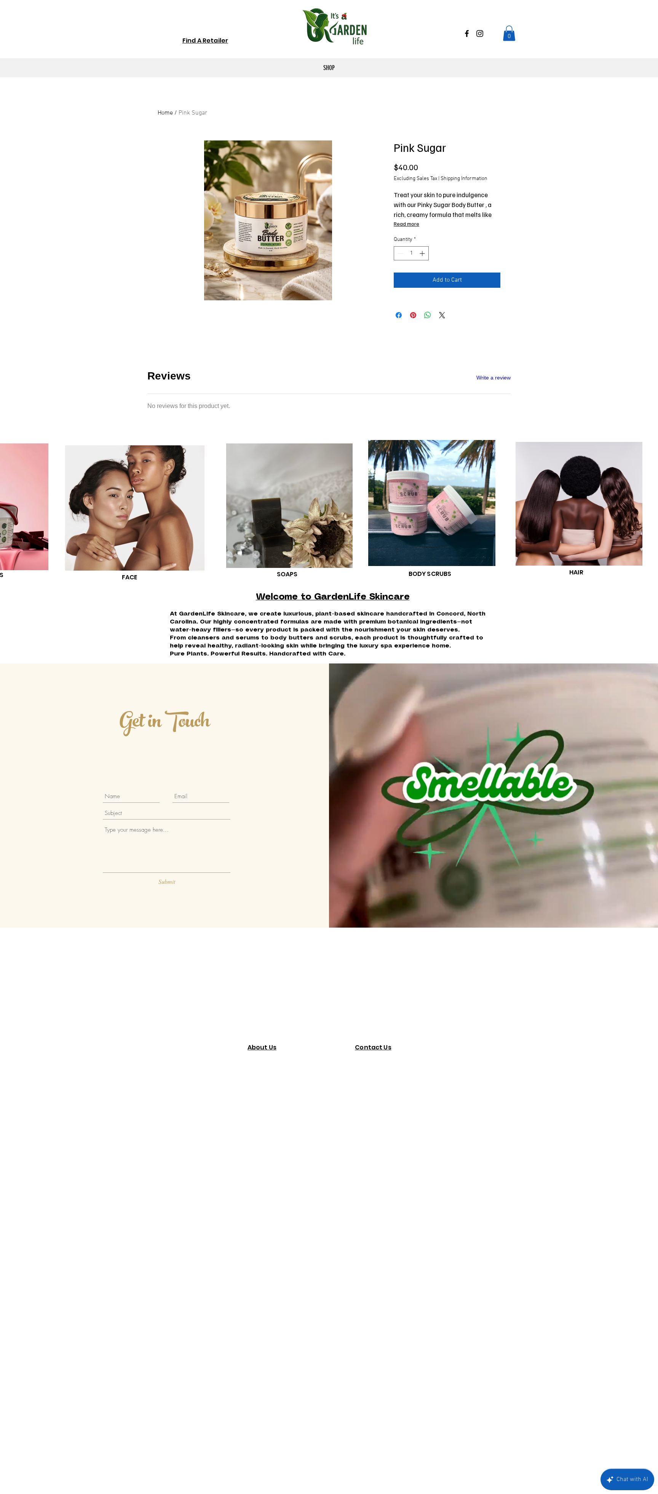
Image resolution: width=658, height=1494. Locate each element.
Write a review (493, 377)
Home (165, 113)
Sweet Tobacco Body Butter (286, 447)
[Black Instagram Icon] (479, 33)
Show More (421, 722)
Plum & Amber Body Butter (286, 613)
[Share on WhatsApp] (427, 315)
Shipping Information (464, 178)
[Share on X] (442, 315)
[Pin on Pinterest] (413, 315)
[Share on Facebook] (398, 315)
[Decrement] (399, 253)
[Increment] (423, 253)
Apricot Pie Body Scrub (282, 686)
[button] (509, 33)
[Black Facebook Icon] (466, 33)
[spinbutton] (411, 253)
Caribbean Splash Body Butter (289, 567)
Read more (406, 223)
